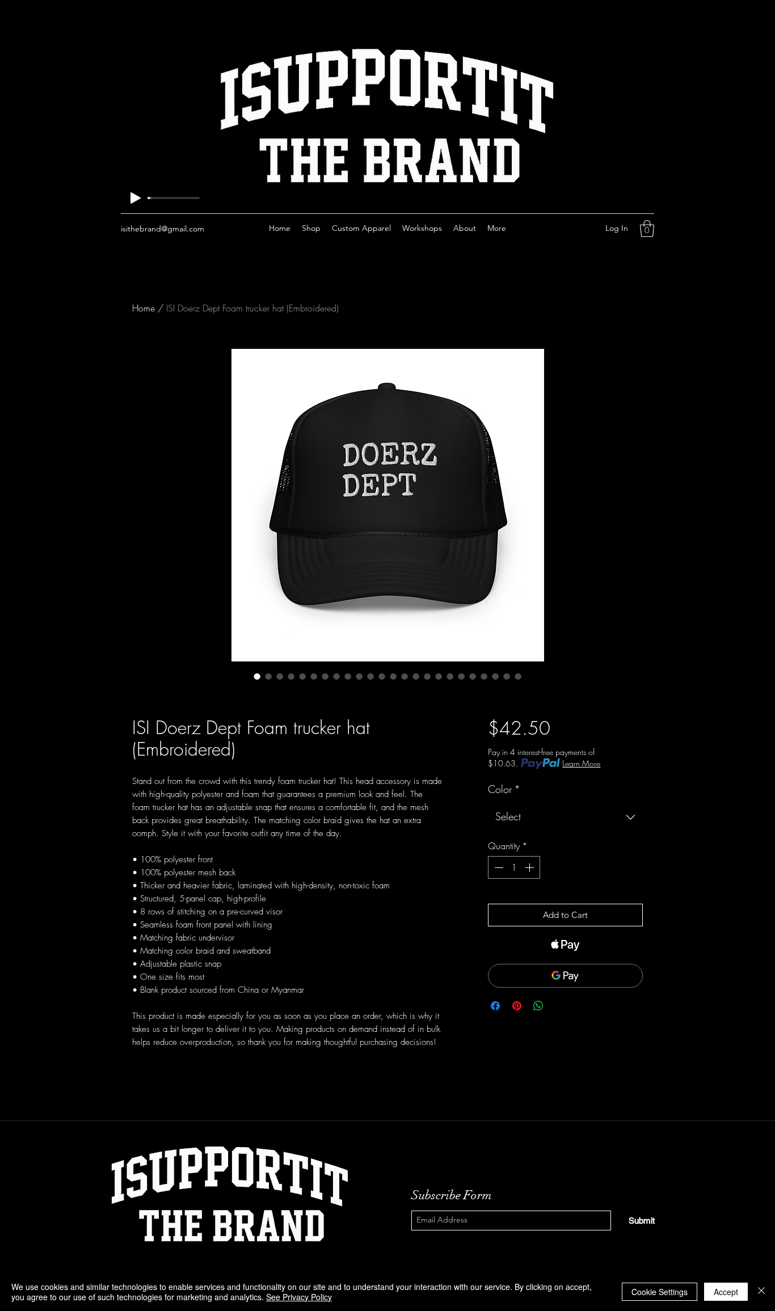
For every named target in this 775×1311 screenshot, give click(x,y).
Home (143, 308)
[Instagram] (564, 228)
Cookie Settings (659, 1291)
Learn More (581, 763)
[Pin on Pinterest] (517, 1006)
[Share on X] (560, 1006)
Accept (726, 1291)
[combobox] (565, 817)
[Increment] (530, 867)
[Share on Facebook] (495, 1006)
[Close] (761, 1292)
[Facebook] (547, 228)
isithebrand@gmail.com (162, 229)
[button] (647, 228)
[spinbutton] (514, 867)
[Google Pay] (565, 976)
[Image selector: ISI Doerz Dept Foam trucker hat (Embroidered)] (257, 676)
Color (504, 789)
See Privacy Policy (299, 1296)
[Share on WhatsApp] (538, 1006)
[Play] (135, 198)
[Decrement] (498, 867)
